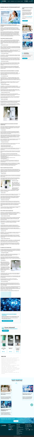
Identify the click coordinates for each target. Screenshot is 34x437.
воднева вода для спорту (3, 368)
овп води (16, 372)
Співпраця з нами (18, 430)
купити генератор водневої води (4, 372)
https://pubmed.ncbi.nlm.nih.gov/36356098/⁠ (6, 293)
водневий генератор (3, 370)
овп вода (14, 372)
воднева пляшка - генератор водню (15, 369)
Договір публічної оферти (19, 433)
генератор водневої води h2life (4, 371)
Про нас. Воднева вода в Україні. (20, 429)
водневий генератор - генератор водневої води (10, 370)
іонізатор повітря (3, 373)
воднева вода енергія (9, 369)
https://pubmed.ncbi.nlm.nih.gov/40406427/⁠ (6, 296)
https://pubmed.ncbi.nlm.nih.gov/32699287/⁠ (6, 294)
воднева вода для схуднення (9, 368)
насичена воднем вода (10, 372)
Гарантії (17, 428)
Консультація (25, 58)
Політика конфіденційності (19, 431)
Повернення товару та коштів (20, 427)
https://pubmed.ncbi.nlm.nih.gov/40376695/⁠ (6, 295)
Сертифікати (18, 432)
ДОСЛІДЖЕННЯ (25, 20)
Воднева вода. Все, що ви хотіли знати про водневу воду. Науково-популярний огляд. (27, 49)
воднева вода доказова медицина (16, 368)
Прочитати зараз (5, 330)
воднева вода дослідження (4, 369)
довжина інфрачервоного (10, 371)
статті (18, 372)
